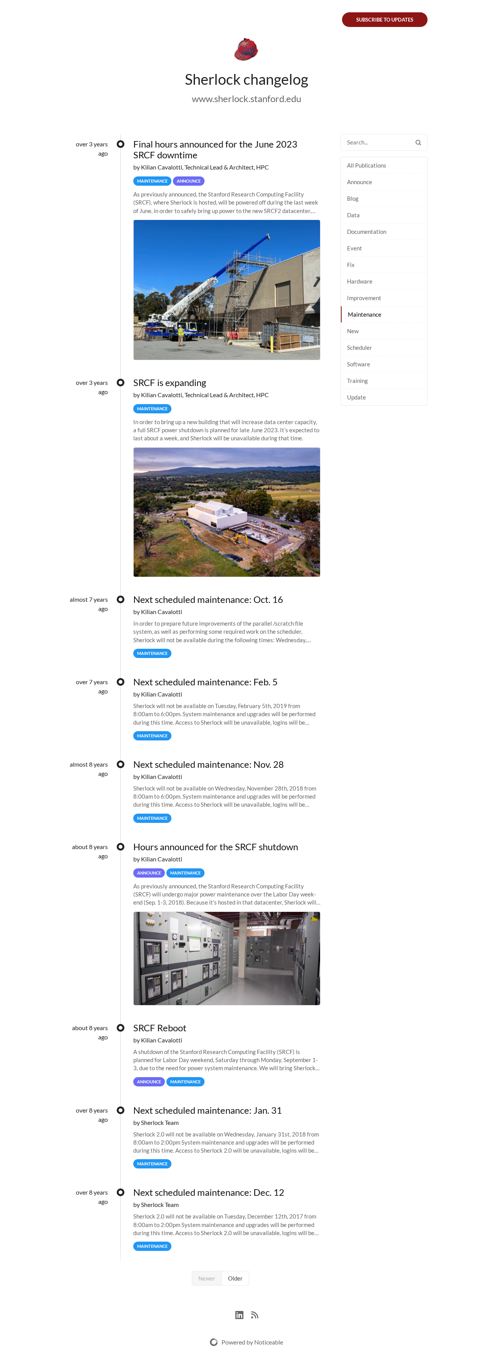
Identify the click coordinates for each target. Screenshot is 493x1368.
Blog (353, 198)
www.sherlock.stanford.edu (246, 98)
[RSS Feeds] (254, 1314)
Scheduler (359, 347)
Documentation (366, 231)
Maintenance (364, 314)
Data (353, 214)
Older (235, 1278)
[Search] (418, 142)
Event (354, 248)
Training (357, 380)
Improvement (364, 297)
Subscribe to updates (384, 20)
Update (356, 397)
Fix (351, 264)
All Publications (366, 165)
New (353, 330)
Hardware (359, 281)
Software (358, 364)
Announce (359, 181)
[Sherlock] (246, 51)
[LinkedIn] (243, 1314)
